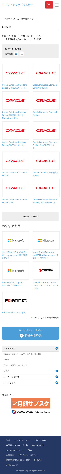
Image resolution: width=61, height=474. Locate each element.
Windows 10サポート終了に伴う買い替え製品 (23, 354)
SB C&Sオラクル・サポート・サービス (23, 39)
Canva (6, 360)
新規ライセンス (9, 36)
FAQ (30, 450)
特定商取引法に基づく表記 (18, 460)
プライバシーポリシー (28, 455)
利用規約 (38, 460)
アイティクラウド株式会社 (17, 4)
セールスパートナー (15, 450)
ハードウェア (9, 382)
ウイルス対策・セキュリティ (16, 365)
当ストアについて (22, 440)
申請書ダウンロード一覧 (17, 445)
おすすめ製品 (9, 348)
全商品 (7, 19)
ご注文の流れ (40, 440)
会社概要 (10, 455)
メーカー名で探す (21, 19)
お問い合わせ (12, 465)
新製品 (7, 371)
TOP (8, 440)
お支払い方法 (38, 445)
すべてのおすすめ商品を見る (46, 317)
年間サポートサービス (31, 36)
